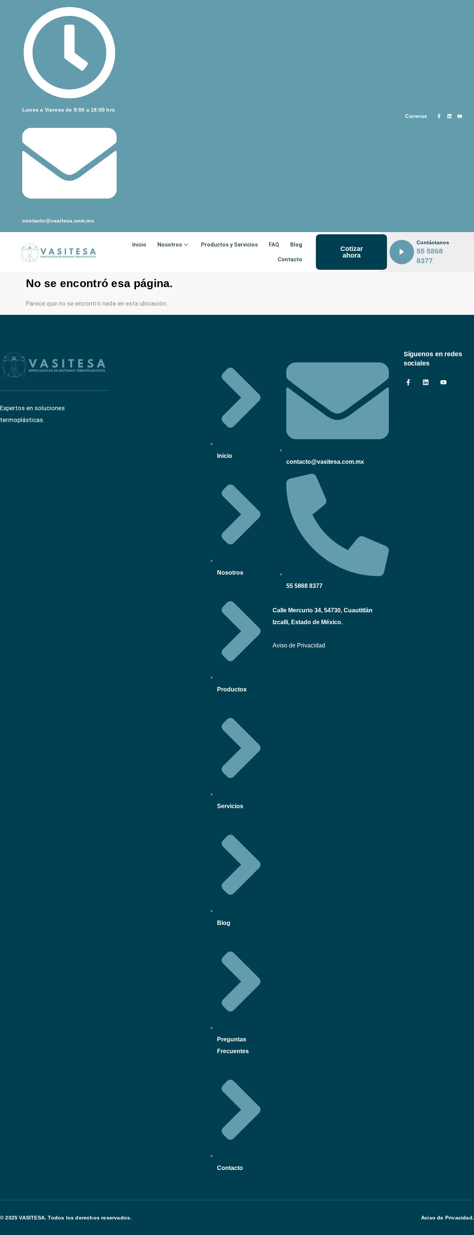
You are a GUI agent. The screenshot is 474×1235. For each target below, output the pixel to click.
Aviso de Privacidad (299, 645)
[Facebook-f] (439, 116)
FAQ (274, 244)
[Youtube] (460, 116)
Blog (296, 244)
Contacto (290, 259)
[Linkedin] (449, 116)
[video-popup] (402, 252)
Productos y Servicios (229, 244)
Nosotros (169, 244)
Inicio (139, 244)
